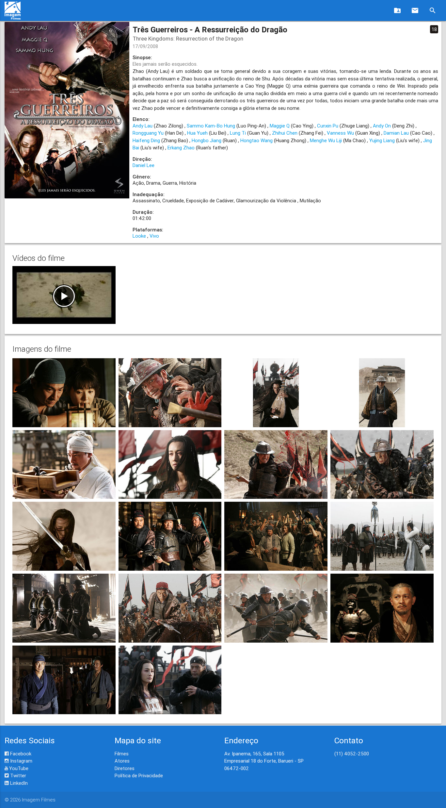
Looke (139, 236)
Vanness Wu (340, 133)
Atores (122, 761)
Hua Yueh (197, 133)
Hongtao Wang (256, 140)
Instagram (20, 761)
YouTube (18, 768)
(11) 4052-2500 (351, 753)
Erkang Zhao (181, 147)
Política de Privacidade (139, 775)
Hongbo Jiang (206, 140)
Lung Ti (238, 133)
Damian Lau (396, 133)
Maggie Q (280, 126)
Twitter (17, 775)
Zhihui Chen (284, 133)
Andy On (382, 126)
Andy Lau (142, 126)
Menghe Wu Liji (326, 140)
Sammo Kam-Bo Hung (211, 126)
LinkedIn (18, 783)
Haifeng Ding (146, 140)
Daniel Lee (143, 165)
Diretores (125, 768)
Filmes (122, 753)
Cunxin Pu (327, 126)
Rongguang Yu (148, 133)
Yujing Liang (382, 140)
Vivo (154, 236)
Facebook (20, 753)
